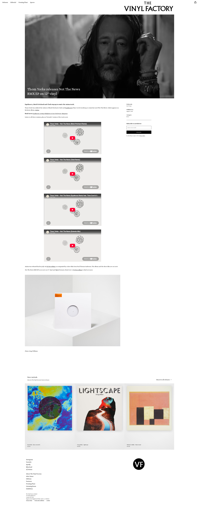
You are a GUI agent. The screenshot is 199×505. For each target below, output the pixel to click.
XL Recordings (51, 266)
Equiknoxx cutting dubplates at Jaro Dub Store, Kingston (50, 113)
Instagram (29, 459)
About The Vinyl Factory (34, 474)
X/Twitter (29, 469)
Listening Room (31, 486)
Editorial (13, 2)
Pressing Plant (23, 2)
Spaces (32, 2)
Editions (28, 479)
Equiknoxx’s (69, 108)
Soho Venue (29, 476)
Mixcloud (29, 467)
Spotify (28, 464)
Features (29, 481)
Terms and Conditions (39, 500)
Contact (48, 500)
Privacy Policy (29, 500)
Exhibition (29, 489)
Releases (5, 2)
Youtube (28, 462)
